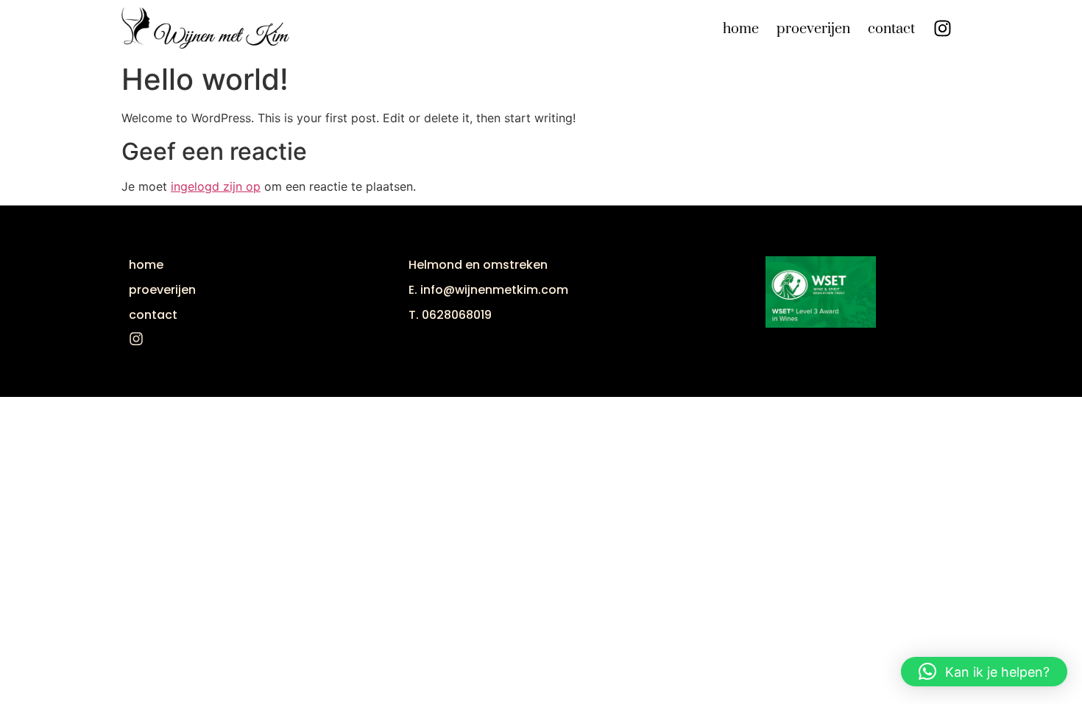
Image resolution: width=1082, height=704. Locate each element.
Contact (891, 29)
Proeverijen (813, 29)
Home (741, 29)
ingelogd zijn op (216, 186)
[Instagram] (942, 28)
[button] (984, 671)
